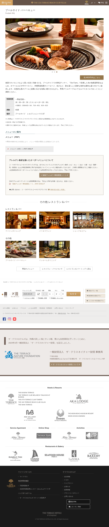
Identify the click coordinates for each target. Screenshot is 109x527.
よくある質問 (33, 308)
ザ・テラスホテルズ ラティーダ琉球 (32, 498)
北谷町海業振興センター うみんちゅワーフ (34, 489)
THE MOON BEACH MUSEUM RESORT (81, 413)
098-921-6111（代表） (58, 189)
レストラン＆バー (39, 282)
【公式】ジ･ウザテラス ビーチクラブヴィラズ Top (17, 282)
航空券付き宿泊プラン (94, 295)
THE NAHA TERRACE (25, 405)
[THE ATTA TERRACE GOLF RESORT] (68, 435)
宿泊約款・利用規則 (45, 308)
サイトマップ (69, 308)
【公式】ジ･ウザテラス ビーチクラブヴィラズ (48, 2)
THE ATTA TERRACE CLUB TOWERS (30, 399)
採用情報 (67, 490)
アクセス (23, 308)
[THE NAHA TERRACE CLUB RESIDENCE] (17, 435)
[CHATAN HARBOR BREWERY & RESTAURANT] (35, 456)
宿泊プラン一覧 (93, 291)
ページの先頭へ (102, 521)
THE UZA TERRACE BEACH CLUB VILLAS (32, 402)
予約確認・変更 (42, 298)
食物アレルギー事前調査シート (54, 175)
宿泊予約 (7, 3)
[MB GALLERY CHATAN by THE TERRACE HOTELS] (30, 415)
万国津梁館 (23, 485)
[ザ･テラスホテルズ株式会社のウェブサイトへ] (11, 483)
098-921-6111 (62, 313)
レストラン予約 (75, 507)
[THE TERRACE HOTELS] (11, 399)
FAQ (102, 3)
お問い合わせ (58, 308)
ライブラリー (68, 483)
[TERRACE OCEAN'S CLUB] (92, 435)
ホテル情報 (6, 308)
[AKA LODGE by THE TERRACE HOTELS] (79, 399)
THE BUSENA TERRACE (26, 392)
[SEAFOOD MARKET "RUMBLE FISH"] (15, 456)
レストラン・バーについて (52, 269)
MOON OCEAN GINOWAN (76, 416)
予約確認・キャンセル (56, 298)
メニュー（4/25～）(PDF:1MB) (20, 149)
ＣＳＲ (66, 480)
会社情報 (67, 476)
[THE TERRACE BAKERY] (93, 455)
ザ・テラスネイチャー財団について (65, 364)
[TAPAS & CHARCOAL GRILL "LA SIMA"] (74, 455)
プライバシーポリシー (71, 493)
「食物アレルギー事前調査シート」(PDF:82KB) (27, 184)
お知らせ (15, 308)
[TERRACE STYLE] (42, 435)
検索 (74, 294)
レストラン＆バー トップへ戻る (79, 269)
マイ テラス (23, 476)
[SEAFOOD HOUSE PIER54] (54, 455)
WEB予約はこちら (93, 77)
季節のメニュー (28, 269)
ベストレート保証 (29, 298)
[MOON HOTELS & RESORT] (60, 415)
